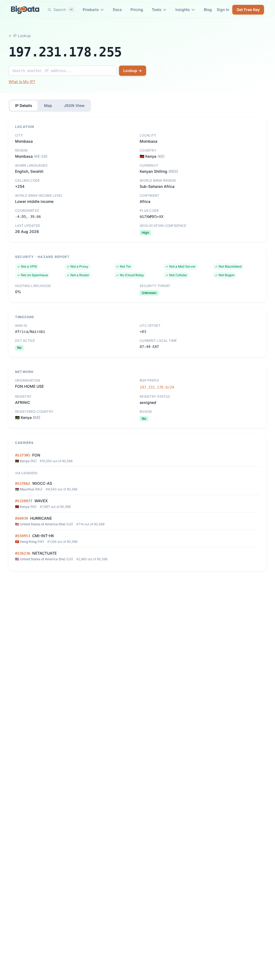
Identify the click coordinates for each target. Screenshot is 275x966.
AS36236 (22, 553)
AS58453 (22, 536)
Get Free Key (248, 9)
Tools (156, 9)
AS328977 (23, 501)
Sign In (223, 9)
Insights (182, 9)
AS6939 (21, 518)
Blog (208, 9)
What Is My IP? (22, 81)
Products (91, 9)
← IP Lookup (20, 35)
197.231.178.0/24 (157, 387)
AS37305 (22, 455)
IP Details (23, 105)
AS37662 (22, 483)
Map (48, 105)
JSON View (74, 105)
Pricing (137, 9)
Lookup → (132, 70)
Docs (117, 9)
